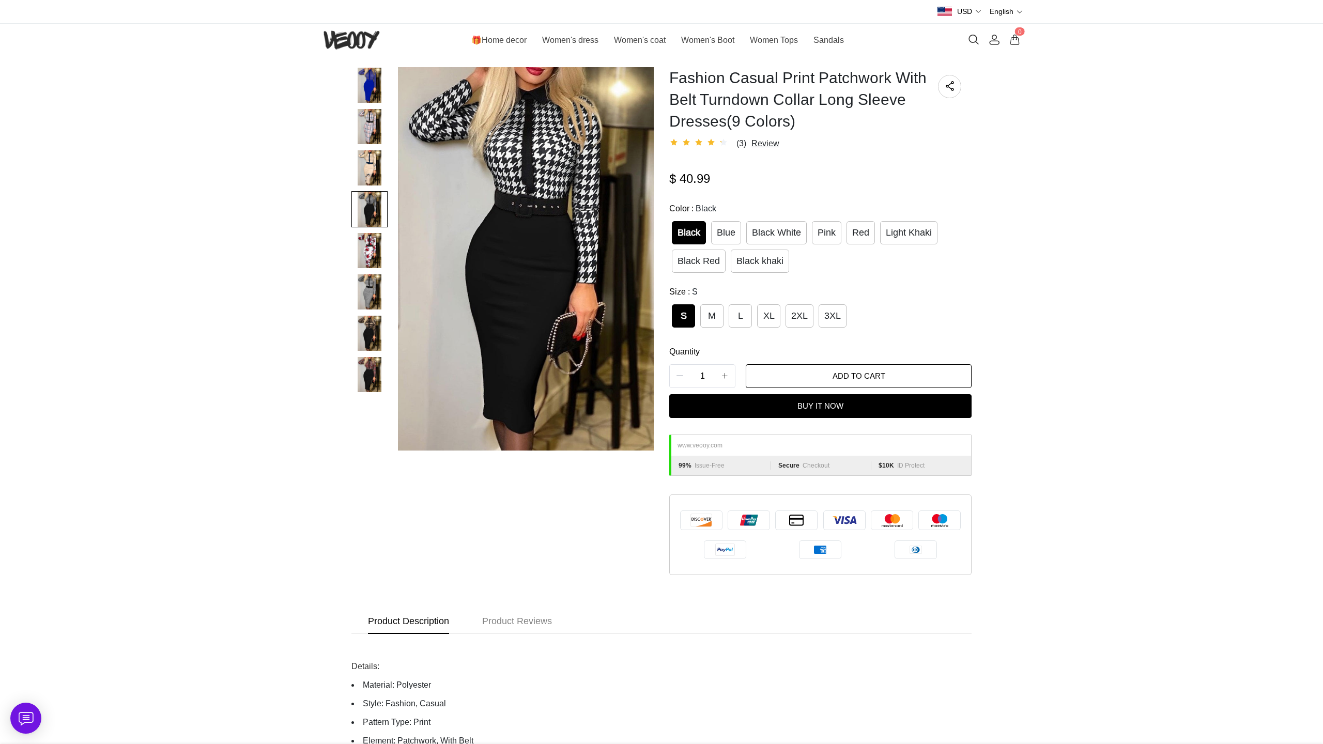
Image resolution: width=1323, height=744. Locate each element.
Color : (692, 208)
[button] (969, 11)
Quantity (684, 351)
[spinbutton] (702, 376)
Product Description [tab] (408, 621)
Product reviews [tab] (517, 621)
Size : (683, 291)
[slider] (700, 142)
